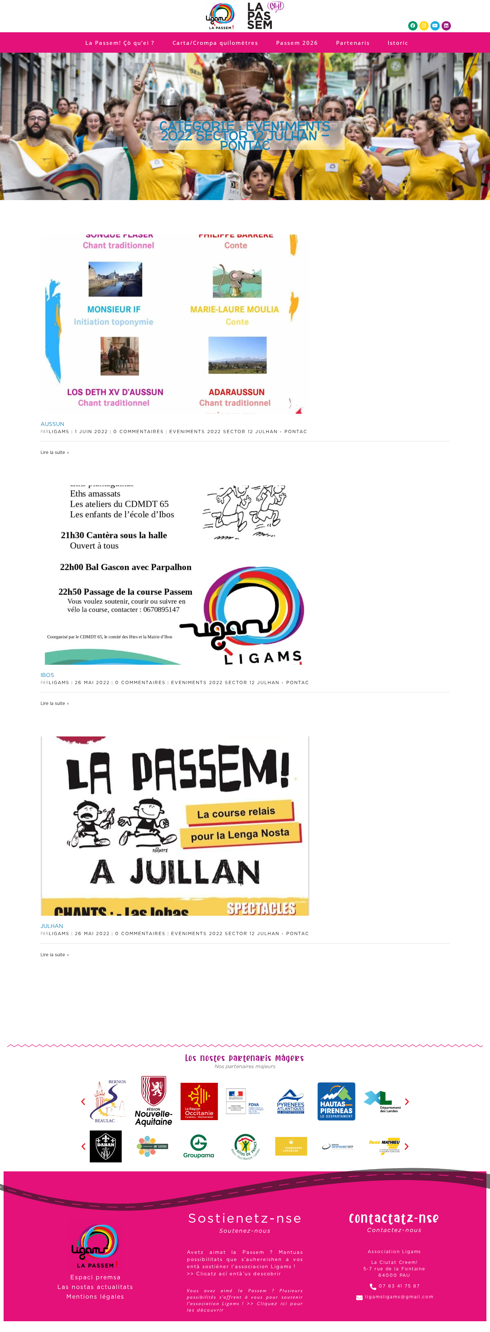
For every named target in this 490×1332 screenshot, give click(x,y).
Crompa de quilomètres (242, 684)
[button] (237, 644)
